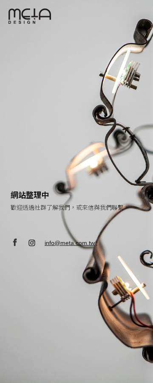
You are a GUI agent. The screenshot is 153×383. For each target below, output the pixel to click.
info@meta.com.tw (70, 242)
